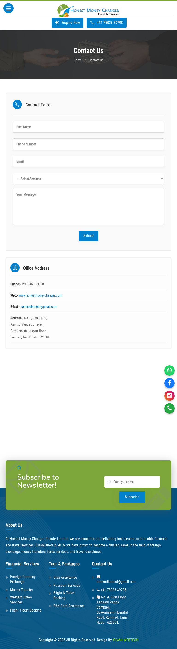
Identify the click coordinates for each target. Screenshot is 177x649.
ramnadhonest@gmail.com (39, 307)
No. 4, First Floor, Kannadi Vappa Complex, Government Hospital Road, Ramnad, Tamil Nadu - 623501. (112, 610)
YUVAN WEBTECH (125, 640)
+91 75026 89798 (109, 22)
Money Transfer (21, 590)
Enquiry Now (70, 22)
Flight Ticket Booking (25, 610)
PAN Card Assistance (69, 606)
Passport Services (66, 585)
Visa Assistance (65, 577)
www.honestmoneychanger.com (40, 295)
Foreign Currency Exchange (22, 579)
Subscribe (132, 497)
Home (78, 60)
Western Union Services (21, 599)
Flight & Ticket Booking (64, 595)
